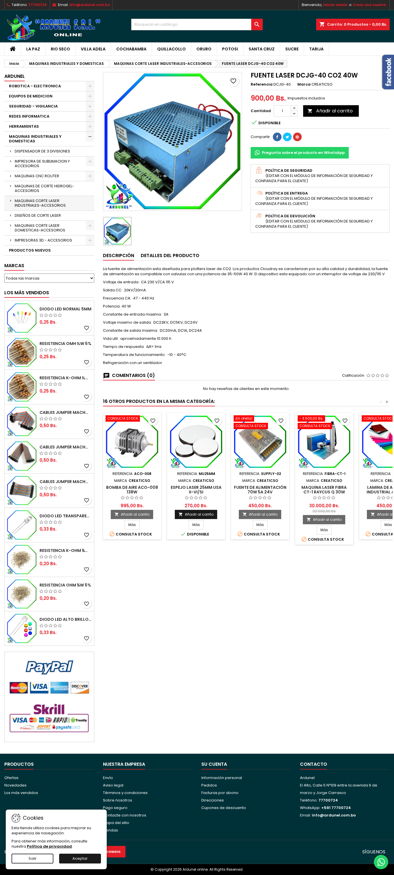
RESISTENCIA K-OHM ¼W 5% (66, 550)
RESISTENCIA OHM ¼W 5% (65, 585)
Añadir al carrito (330, 111)
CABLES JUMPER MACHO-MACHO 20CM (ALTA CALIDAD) (66, 412)
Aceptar (80, 858)
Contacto (313, 764)
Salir (33, 858)
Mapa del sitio (116, 822)
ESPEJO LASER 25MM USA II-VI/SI (196, 489)
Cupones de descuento (223, 807)
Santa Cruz (262, 49)
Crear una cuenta (369, 4)
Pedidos (209, 785)
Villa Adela (93, 49)
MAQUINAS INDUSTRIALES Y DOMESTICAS (35, 139)
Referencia (262, 84)
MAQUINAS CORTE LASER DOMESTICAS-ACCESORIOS (40, 228)
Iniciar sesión (335, 4)
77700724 (37, 4)
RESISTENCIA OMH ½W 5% (65, 343)
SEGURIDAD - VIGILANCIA (33, 106)
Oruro (203, 49)
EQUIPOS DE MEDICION (30, 96)
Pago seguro (115, 807)
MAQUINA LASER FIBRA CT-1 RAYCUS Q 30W (324, 489)
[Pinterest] (297, 137)
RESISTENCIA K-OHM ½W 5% (66, 378)
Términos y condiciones (125, 792)
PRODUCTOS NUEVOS (30, 250)
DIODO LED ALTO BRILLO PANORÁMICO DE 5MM (66, 619)
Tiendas (110, 830)
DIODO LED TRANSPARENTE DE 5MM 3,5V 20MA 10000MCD (66, 516)
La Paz (33, 49)
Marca (304, 84)
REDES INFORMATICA (29, 116)
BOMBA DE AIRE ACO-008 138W (132, 489)
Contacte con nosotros (124, 815)
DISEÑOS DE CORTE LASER (38, 215)
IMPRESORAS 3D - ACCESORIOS (43, 240)
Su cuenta (214, 764)
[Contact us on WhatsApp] (381, 862)
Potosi (230, 49)
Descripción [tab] (118, 255)
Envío (108, 777)
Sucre (292, 49)
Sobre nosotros (117, 800)
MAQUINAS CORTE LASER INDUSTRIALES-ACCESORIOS (40, 203)
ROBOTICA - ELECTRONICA (35, 86)
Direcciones (212, 800)
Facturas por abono (220, 792)
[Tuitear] (287, 137)
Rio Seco (60, 49)
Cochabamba (131, 49)
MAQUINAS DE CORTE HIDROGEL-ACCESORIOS (44, 188)
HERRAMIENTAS (24, 126)
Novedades (15, 785)
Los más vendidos (26, 292)
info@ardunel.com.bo (90, 4)
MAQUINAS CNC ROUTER (37, 176)
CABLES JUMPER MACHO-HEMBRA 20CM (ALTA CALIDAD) (66, 447)
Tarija (316, 49)
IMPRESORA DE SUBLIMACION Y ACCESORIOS (42, 164)
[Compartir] (277, 137)
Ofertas (11, 777)
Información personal (221, 777)
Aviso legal (113, 785)
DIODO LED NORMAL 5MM (65, 309)
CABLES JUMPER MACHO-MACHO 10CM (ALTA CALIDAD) (66, 481)
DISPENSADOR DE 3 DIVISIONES (42, 151)
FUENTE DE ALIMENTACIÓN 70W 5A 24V (260, 489)
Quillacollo (171, 49)
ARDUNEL (14, 76)
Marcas (14, 265)
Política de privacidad (49, 846)
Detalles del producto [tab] (170, 255)
